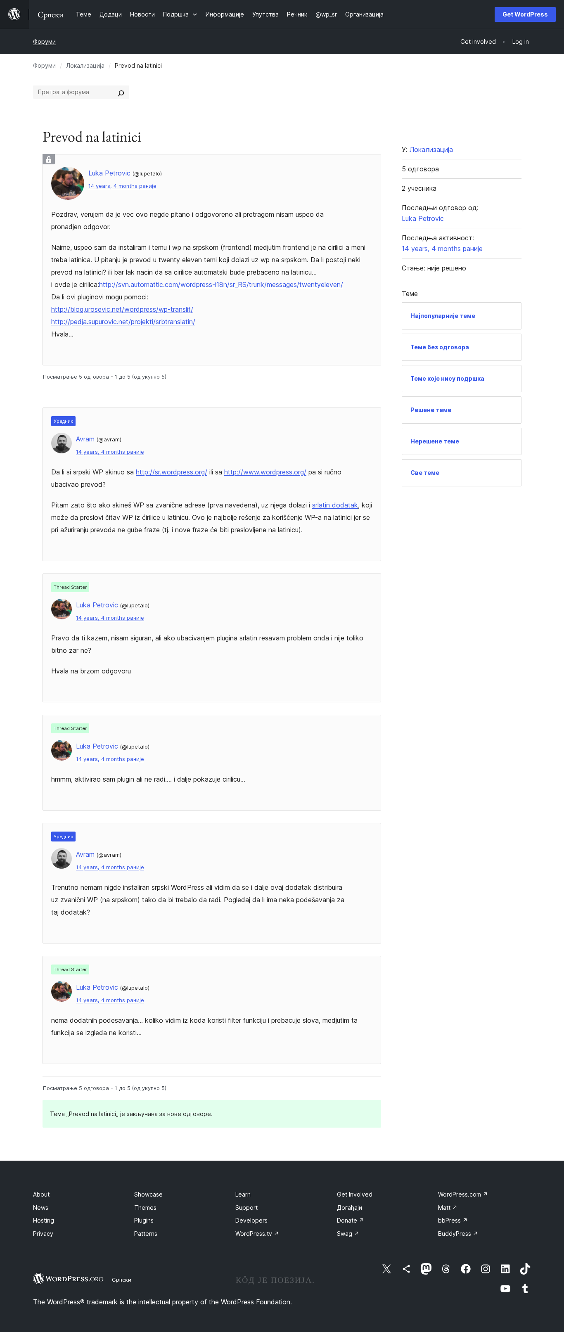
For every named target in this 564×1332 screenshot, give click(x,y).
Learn (243, 1194)
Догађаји (349, 1207)
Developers (251, 1220)
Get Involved (354, 1194)
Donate (350, 1220)
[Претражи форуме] (121, 92)
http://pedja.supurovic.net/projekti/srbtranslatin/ (123, 322)
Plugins (144, 1220)
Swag (348, 1233)
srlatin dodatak (335, 505)
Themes (145, 1207)
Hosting (43, 1220)
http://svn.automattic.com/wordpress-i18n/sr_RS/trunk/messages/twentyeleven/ (221, 284)
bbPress (453, 1220)
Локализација (85, 65)
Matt (447, 1207)
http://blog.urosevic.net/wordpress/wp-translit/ (122, 309)
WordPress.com (463, 1194)
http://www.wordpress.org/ (265, 472)
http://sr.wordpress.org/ (171, 472)
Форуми (44, 41)
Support (246, 1207)
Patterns (145, 1233)
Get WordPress (525, 14)
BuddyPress (458, 1233)
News (40, 1207)
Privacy (43, 1233)
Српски (121, 1279)
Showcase (148, 1194)
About (41, 1194)
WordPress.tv (257, 1233)
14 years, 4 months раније (122, 186)
